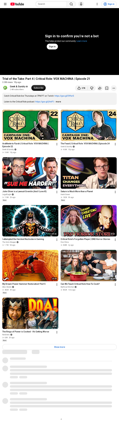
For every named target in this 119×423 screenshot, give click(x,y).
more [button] (58, 101)
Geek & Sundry (17, 86)
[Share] (100, 88)
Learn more (81, 41)
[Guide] (5, 4)
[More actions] (114, 88)
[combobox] (52, 4)
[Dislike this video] (92, 88)
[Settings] (97, 4)
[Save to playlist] (107, 88)
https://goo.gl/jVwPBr (45, 101)
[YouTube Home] (17, 4)
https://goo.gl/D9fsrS (64, 96)
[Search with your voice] (81, 4)
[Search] (71, 4)
